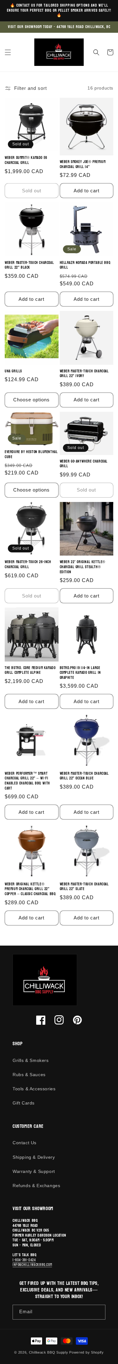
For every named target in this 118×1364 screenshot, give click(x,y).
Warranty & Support (34, 1171)
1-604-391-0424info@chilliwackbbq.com (32, 1262)
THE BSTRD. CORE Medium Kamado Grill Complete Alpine (30, 670)
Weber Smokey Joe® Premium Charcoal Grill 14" (83, 164)
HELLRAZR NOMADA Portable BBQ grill (85, 265)
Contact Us (25, 1142)
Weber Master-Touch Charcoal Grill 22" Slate (84, 887)
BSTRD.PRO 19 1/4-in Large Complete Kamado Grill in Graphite (80, 673)
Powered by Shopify (86, 1352)
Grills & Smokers (31, 1060)
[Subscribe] (98, 1312)
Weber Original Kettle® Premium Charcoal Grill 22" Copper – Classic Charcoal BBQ (30, 889)
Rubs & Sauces (29, 1074)
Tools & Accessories (34, 1088)
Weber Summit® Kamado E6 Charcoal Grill (26, 160)
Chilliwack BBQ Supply (48, 1352)
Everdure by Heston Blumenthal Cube (31, 454)
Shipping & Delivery (34, 1157)
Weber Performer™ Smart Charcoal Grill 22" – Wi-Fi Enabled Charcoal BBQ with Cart (27, 781)
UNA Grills (13, 371)
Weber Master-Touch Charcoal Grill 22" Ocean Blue (84, 776)
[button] (8, 52)
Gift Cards (24, 1102)
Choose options (31, 399)
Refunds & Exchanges (36, 1185)
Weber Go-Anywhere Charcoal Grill (84, 464)
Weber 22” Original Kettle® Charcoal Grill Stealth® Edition (83, 567)
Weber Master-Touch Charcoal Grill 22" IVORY (84, 374)
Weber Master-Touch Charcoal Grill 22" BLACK (29, 265)
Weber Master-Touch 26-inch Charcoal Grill (28, 564)
